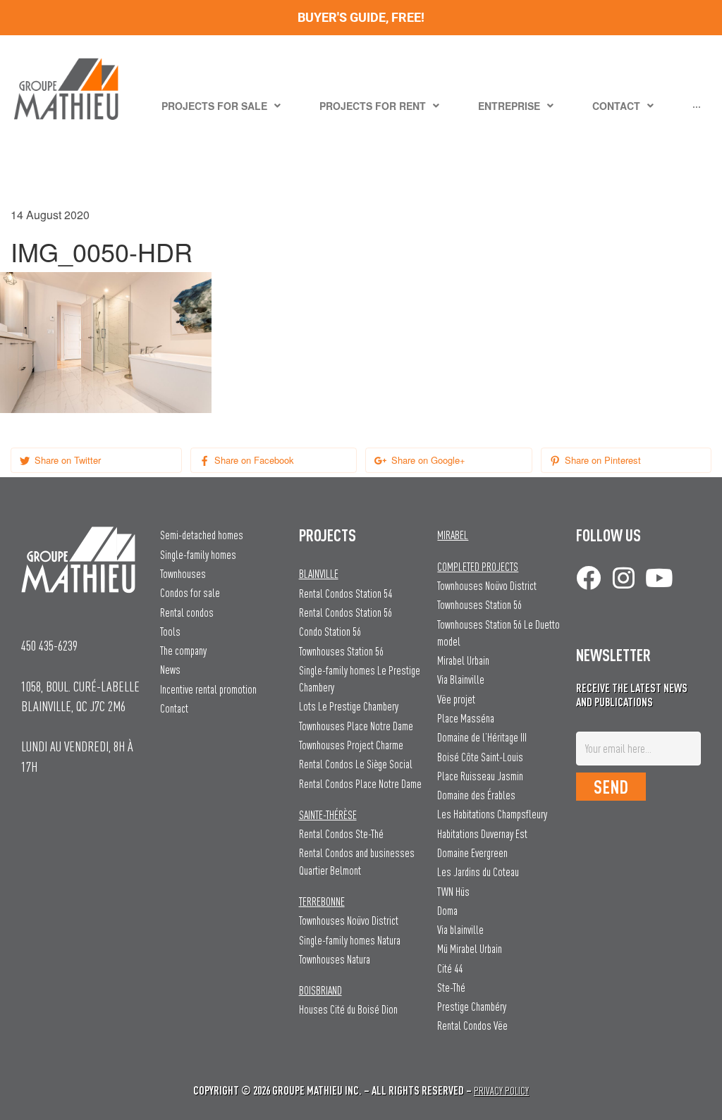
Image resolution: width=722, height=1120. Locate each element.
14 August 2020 (50, 215)
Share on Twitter (66, 460)
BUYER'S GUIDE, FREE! (361, 17)
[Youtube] (659, 577)
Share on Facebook (253, 460)
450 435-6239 (49, 645)
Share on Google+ (426, 460)
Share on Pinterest (601, 460)
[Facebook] (588, 577)
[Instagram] (623, 577)
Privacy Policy (501, 1091)
